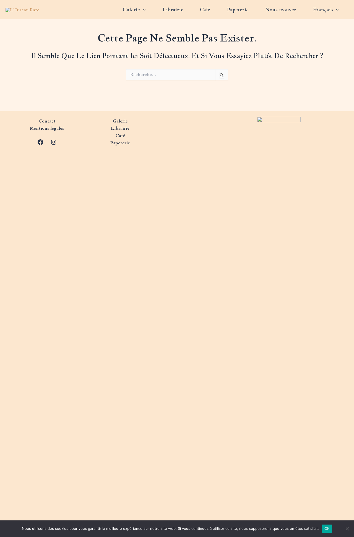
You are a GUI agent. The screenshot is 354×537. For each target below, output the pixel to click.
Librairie (172, 9)
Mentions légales (47, 128)
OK (327, 528)
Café (205, 9)
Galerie (131, 9)
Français (323, 9)
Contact (47, 121)
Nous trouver (280, 9)
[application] (143, 10)
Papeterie (238, 9)
